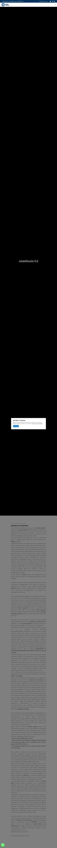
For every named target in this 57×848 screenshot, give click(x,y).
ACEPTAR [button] (16, 426)
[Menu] (54, 5)
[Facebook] (52, 1)
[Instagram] (54, 1)
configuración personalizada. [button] (37, 423)
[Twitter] (50, 1)
